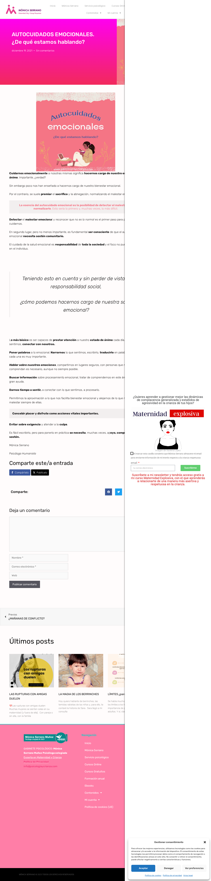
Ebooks (89, 785)
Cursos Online (93, 764)
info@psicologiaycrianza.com (40, 766)
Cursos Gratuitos (95, 771)
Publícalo (42, 472)
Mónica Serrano (70, 6)
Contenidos (92, 13)
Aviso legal (188, 875)
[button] (204, 842)
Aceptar (143, 868)
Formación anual (95, 778)
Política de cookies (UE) (99, 806)
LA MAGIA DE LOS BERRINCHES (79, 694)
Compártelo (22, 472)
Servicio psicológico (95, 6)
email (134, 462)
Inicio (53, 6)
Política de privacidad (172, 875)
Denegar (169, 868)
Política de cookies (153, 875)
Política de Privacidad (36, 761)
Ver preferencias (194, 868)
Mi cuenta (113, 13)
